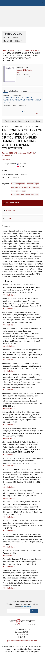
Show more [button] (6, 160)
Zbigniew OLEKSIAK (9, 153)
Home (5, 51)
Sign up (34, 611)
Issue (37, 114)
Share (8, 218)
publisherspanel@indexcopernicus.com (22, 641)
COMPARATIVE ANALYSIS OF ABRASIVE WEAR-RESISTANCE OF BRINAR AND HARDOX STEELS (22, 99)
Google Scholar (9, 295)
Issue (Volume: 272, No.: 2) (29, 51)
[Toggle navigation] (2, 3)
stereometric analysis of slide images (25, 194)
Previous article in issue (13, 121)
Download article (12, 203)
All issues (13, 51)
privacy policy (26, 607)
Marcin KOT (6, 156)
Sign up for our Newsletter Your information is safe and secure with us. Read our (22, 604)
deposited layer (33, 184)
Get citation (10, 211)
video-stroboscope (18, 191)
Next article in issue (33, 121)
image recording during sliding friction (25, 187)
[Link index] (22, 622)
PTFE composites (18, 184)
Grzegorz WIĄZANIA (27, 153)
